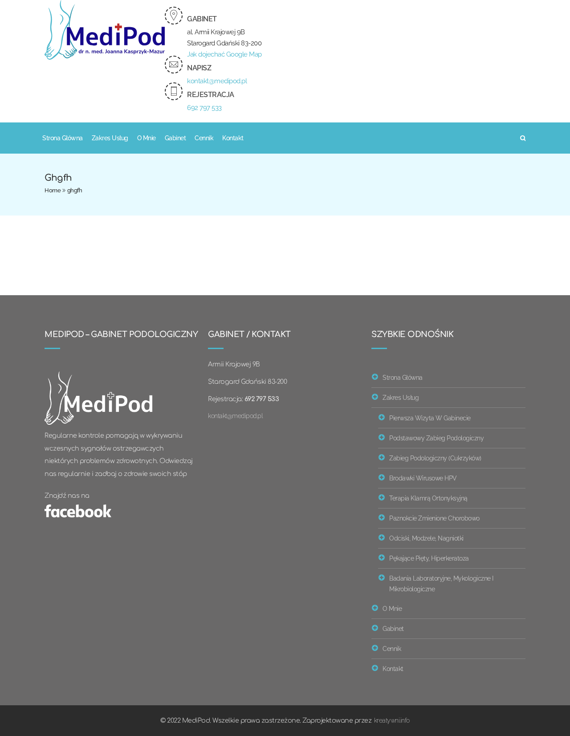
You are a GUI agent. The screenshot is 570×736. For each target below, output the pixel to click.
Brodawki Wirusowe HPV (423, 478)
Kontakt (233, 138)
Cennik (204, 138)
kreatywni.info (392, 720)
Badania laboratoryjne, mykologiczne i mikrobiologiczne (441, 583)
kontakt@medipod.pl (217, 81)
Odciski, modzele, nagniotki (426, 538)
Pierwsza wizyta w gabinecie (430, 418)
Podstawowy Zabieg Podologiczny (436, 438)
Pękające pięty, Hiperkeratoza (429, 558)
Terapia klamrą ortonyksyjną (428, 498)
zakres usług (110, 138)
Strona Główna (62, 138)
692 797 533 (204, 108)
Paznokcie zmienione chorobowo (434, 518)
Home (53, 190)
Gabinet (175, 138)
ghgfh (74, 190)
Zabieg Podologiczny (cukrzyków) (435, 458)
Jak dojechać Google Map (224, 54)
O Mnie (146, 138)
